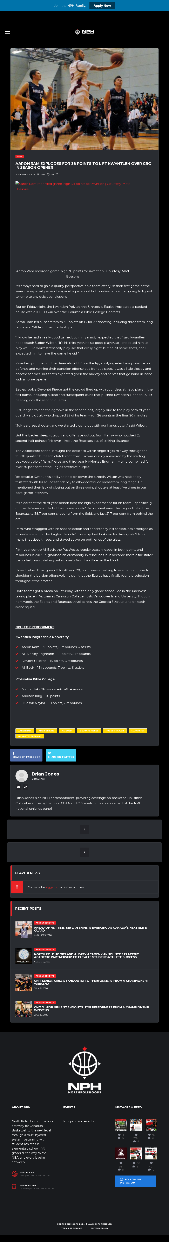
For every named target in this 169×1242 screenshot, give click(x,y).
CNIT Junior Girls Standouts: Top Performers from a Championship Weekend (91, 1008)
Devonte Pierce (89, 731)
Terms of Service (71, 1228)
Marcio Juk (137, 731)
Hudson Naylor (115, 731)
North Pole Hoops (67, 1224)
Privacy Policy (99, 1228)
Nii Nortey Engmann (29, 736)
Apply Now (102, 5)
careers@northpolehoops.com (37, 1189)
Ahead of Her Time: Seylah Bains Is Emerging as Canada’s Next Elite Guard (90, 929)
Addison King (46, 731)
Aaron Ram (24, 731)
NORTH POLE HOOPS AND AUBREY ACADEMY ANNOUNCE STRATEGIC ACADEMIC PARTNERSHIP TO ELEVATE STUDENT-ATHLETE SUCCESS (86, 955)
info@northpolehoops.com (35, 1176)
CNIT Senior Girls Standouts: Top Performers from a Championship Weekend (91, 982)
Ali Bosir (67, 731)
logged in (52, 887)
